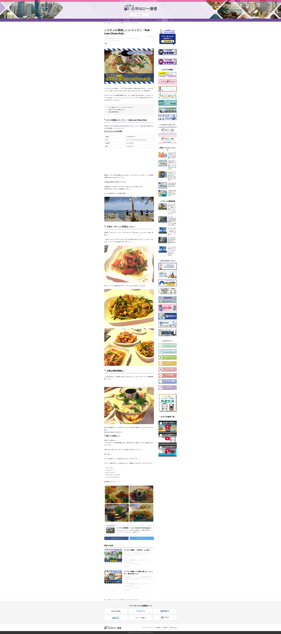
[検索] (149, 14)
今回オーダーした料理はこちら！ (117, 109)
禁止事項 (165, 627)
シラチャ (165, 20)
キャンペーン (135, 20)
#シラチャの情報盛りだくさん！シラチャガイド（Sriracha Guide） (122, 38)
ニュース (150, 20)
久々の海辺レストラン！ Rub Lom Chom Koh (121, 107)
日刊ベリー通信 (107, 22)
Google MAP (130, 146)
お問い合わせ (173, 627)
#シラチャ (107, 36)
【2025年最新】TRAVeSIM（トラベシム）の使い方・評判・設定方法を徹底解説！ (140, 0)
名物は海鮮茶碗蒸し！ (114, 112)
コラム (171, 20)
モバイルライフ (116, 20)
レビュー (143, 20)
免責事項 (158, 627)
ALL (109, 20)
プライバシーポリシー (148, 627)
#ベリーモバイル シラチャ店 (111, 40)
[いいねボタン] (106, 43)
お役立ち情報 (126, 20)
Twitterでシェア (141, 538)
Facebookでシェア (116, 538)
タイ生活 (158, 20)
